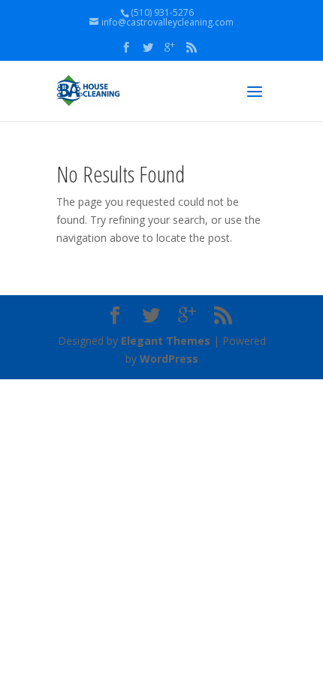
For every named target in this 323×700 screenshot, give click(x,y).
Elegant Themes (165, 340)
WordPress (169, 359)
